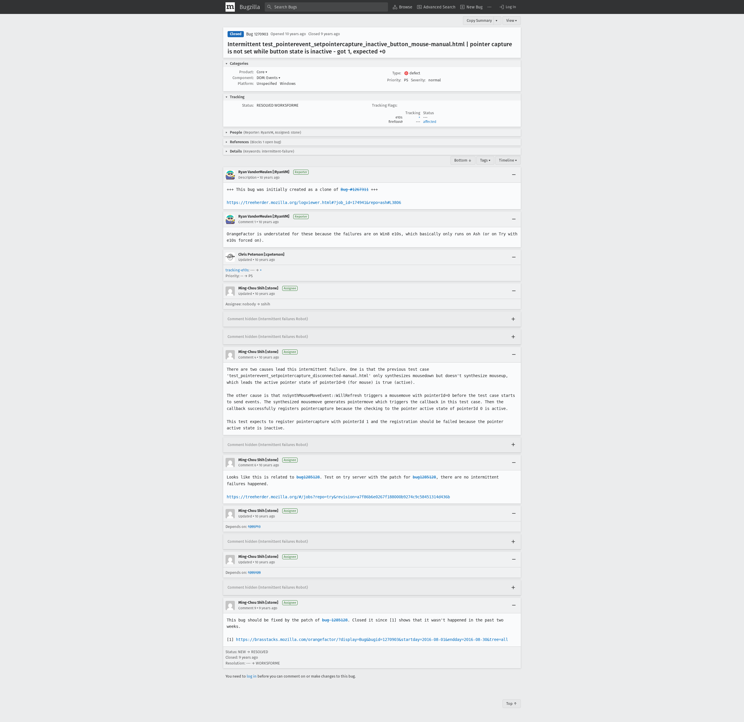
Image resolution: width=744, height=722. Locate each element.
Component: (243, 78)
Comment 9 (247, 608)
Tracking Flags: (384, 105)
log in (252, 676)
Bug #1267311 (355, 189)
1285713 (254, 526)
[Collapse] (513, 175)
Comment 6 (247, 465)
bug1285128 (308, 477)
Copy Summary (479, 20)
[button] (507, 7)
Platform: (246, 83)
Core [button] (262, 72)
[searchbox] (326, 7)
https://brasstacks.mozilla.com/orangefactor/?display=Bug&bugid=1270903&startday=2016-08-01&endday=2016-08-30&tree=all (372, 639)
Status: (248, 105)
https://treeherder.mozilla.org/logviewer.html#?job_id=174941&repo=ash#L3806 (314, 202)
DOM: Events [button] (268, 78)
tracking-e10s (237, 270)
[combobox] (326, 7)
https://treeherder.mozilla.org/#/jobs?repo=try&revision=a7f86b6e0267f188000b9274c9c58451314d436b (338, 497)
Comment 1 (247, 222)
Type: (396, 73)
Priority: (394, 80)
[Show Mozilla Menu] (230, 7)
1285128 (254, 572)
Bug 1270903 (257, 34)
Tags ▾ (485, 160)
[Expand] (513, 319)
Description (247, 177)
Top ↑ (511, 703)
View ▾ (511, 20)
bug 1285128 (335, 620)
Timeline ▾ (508, 160)
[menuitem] (402, 7)
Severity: (418, 80)
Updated (245, 260)
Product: (246, 72)
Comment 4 (247, 357)
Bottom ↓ (463, 160)
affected (429, 122)
